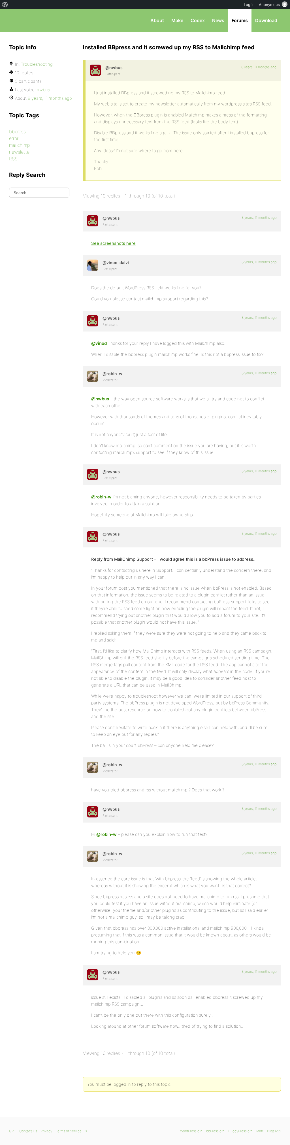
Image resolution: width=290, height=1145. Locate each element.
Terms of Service (69, 1131)
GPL (12, 1131)
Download (266, 20)
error (13, 138)
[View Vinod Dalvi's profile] (92, 265)
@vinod (99, 343)
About (157, 20)
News (218, 20)
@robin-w (101, 497)
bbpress (17, 131)
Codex (198, 20)
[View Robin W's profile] (92, 376)
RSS (13, 159)
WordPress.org (191, 1131)
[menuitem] (5, 4)
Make (177, 20)
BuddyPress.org (240, 1131)
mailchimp (19, 145)
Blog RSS (274, 1131)
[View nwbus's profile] (95, 70)
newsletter (20, 152)
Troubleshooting (37, 64)
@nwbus (100, 399)
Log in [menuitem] (249, 4)
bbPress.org (38, 20)
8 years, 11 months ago (258, 67)
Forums (240, 20)
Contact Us (28, 1131)
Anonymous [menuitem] (269, 4)
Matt (259, 1131)
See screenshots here (113, 243)
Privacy (46, 1131)
